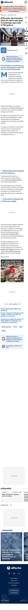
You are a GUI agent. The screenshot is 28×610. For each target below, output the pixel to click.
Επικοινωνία (14, 580)
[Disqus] (14, 373)
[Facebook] (26, 28)
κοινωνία (7, 530)
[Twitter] (26, 33)
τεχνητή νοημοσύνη (6, 326)
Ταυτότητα (14, 585)
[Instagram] (14, 573)
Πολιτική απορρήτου (14, 583)
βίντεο (15, 326)
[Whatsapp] (26, 48)
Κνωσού (11, 112)
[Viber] (26, 43)
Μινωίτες (19, 185)
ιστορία (3, 330)
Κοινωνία (3, 15)
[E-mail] (26, 53)
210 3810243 (14, 592)
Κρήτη (20, 326)
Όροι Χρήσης (14, 578)
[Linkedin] (26, 38)
